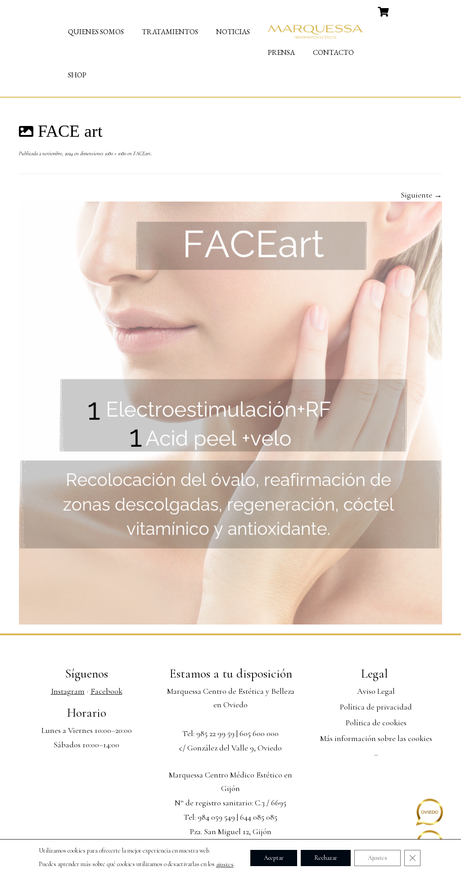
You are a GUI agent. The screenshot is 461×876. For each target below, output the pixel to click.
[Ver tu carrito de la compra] (384, 11)
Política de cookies (376, 723)
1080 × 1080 (115, 153)
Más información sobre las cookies (376, 738)
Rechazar (325, 857)
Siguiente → (421, 195)
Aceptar (274, 857)
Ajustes (377, 857)
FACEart (141, 153)
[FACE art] (230, 412)
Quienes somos (96, 31)
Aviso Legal (376, 691)
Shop (77, 75)
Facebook (106, 691)
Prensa (281, 52)
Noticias (233, 31)
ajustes (225, 864)
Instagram (68, 691)
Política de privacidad (376, 707)
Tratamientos (170, 31)
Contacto (333, 52)
